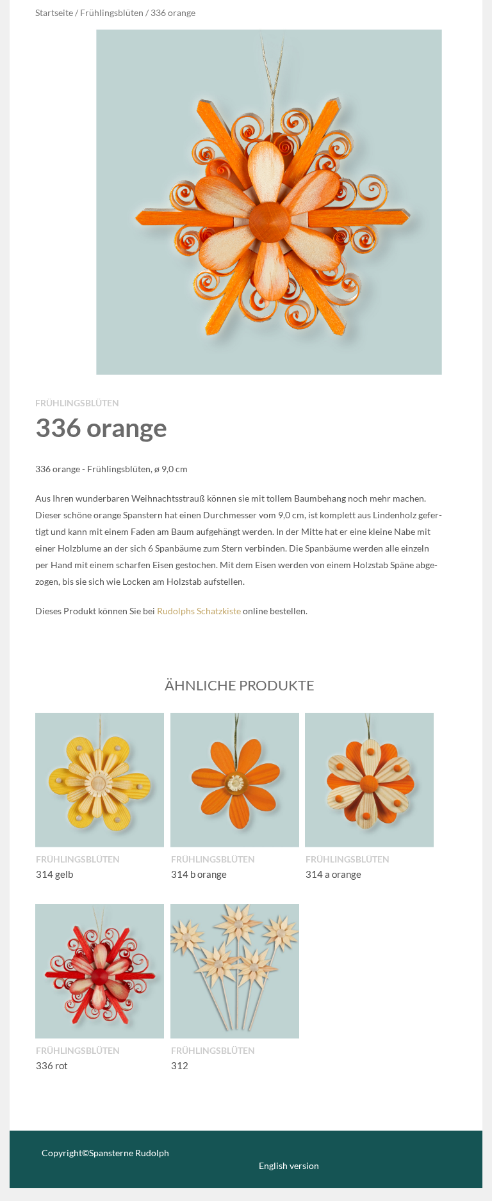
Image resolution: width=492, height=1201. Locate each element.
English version (289, 1165)
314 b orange (199, 874)
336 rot (52, 1065)
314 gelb (54, 874)
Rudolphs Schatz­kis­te (199, 610)
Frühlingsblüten (112, 12)
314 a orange (333, 874)
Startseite (54, 12)
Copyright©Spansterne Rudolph (105, 1152)
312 (179, 1065)
